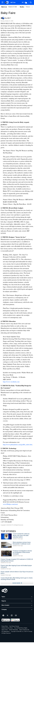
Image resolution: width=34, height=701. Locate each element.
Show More (16, 583)
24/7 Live (12, 2)
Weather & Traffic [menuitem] (12, 6)
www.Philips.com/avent (10, 504)
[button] (2, 2)
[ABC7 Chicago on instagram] (11, 615)
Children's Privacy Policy (7, 627)
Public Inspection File (24, 629)
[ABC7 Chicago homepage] (7, 2)
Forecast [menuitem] (28, 6)
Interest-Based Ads (13, 629)
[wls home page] (4, 590)
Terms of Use (5, 629)
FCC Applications (6, 631)
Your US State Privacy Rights (20, 627)
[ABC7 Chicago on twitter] (7, 615)
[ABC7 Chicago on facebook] (3, 615)
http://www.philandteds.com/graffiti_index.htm (17, 444)
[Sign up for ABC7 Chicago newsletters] (16, 615)
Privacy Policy (5, 626)
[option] (4, 7)
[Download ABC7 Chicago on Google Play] (15, 620)
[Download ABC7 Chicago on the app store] (6, 620)
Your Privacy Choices (14, 626)
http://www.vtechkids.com (11, 382)
